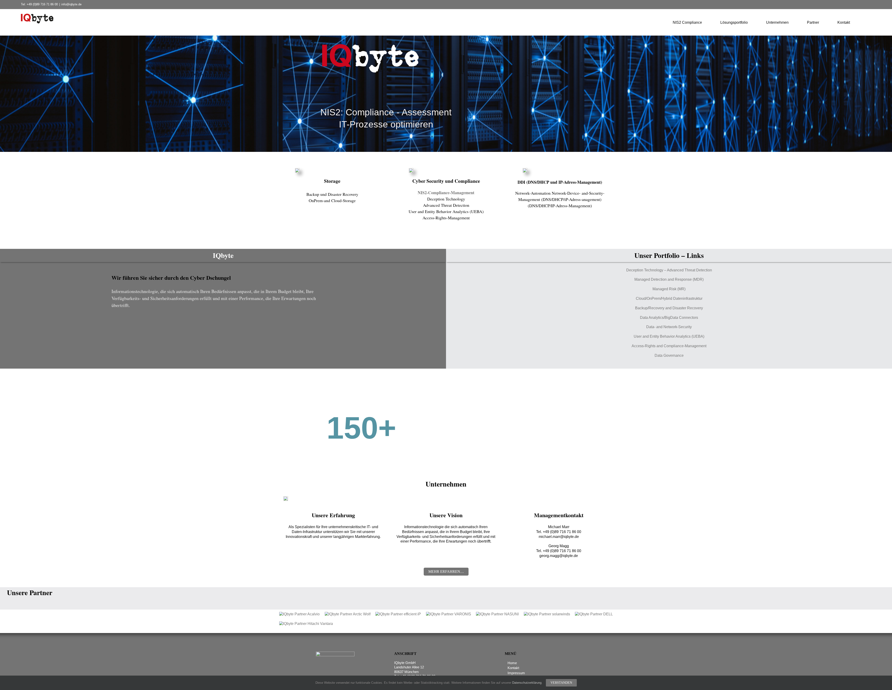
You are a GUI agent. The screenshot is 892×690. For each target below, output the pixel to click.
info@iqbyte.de (71, 4)
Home (512, 663)
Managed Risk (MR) (669, 289)
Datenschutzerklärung (526, 682)
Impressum (516, 673)
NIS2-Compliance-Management (446, 193)
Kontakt (513, 668)
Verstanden (561, 682)
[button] (869, 22)
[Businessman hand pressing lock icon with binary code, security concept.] (411, 170)
